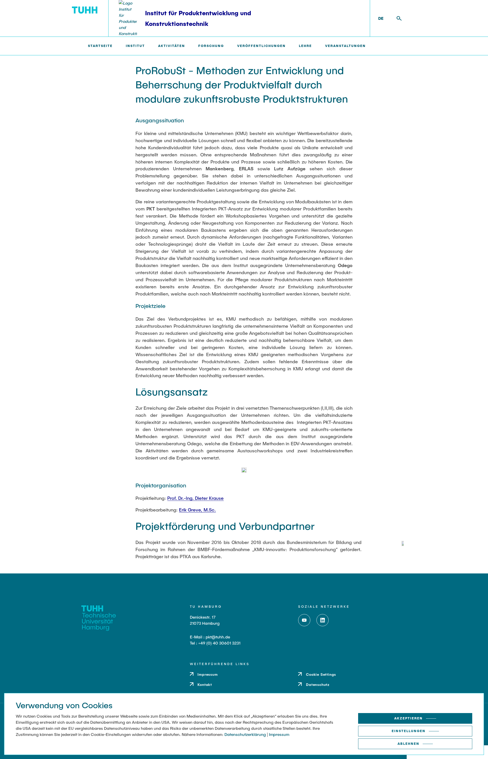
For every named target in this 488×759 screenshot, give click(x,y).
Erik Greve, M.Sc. (197, 510)
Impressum (279, 734)
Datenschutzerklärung (245, 734)
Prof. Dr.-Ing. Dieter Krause (195, 498)
